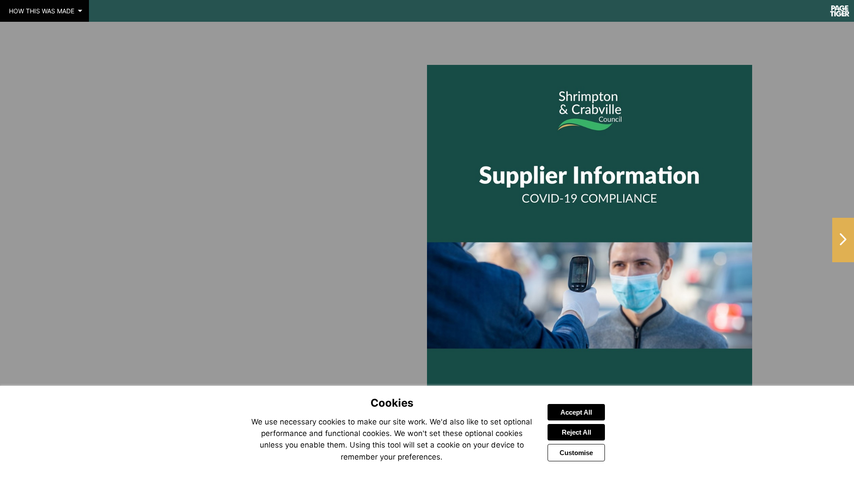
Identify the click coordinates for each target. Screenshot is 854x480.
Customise (576, 452)
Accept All (576, 412)
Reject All (576, 432)
